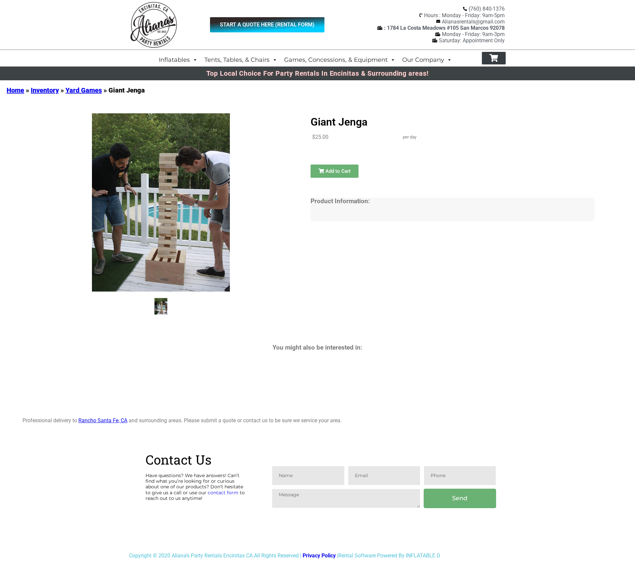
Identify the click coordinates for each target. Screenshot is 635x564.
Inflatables (174, 59)
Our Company (423, 59)
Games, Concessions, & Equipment (336, 59)
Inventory (45, 90)
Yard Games (83, 90)
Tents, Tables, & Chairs (237, 59)
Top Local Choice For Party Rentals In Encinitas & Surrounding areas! (317, 73)
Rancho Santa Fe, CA (102, 420)
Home (15, 90)
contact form (223, 493)
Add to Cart (337, 171)
